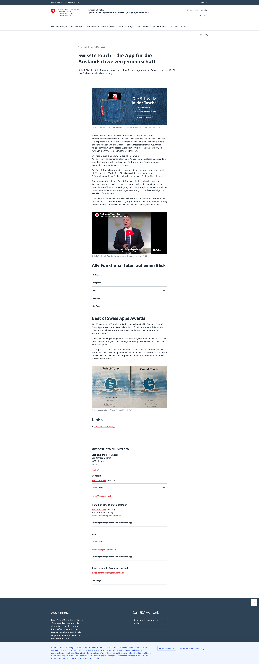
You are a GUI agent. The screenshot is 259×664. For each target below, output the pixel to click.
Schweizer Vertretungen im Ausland (146, 622)
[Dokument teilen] (206, 34)
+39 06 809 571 (99, 480)
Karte (94, 470)
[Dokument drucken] (201, 34)
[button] (59, 26)
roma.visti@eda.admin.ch (104, 549)
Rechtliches (95, 658)
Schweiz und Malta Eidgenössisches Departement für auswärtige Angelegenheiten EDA (118, 11)
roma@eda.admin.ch (101, 496)
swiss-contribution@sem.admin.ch (108, 572)
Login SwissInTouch (103, 426)
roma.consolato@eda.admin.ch (106, 515)
